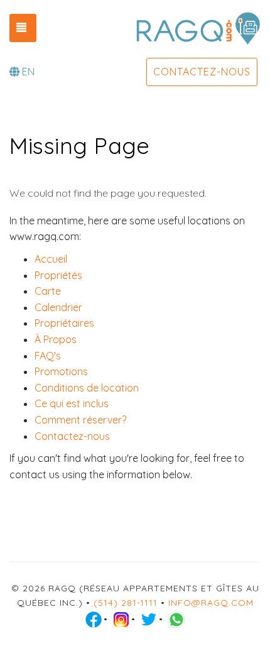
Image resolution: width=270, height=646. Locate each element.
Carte (48, 291)
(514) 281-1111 (126, 602)
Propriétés (58, 275)
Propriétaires (64, 323)
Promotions (61, 371)
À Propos (56, 339)
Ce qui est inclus (72, 403)
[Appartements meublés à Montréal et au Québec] (198, 28)
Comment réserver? (80, 419)
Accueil (51, 259)
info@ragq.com (211, 602)
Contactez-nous (202, 71)
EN (28, 71)
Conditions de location (87, 387)
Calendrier (58, 307)
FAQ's (48, 355)
